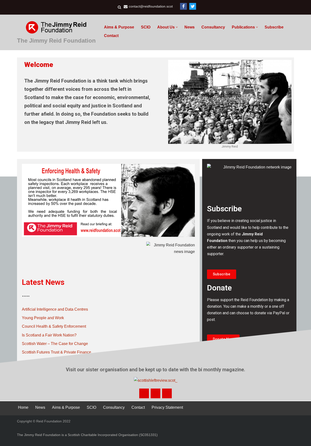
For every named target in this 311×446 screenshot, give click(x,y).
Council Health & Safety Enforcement (54, 326)
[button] (177, 27)
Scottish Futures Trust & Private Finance (56, 352)
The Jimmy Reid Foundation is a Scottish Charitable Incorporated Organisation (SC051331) (87, 435)
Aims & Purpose (119, 27)
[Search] (119, 7)
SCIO (145, 27)
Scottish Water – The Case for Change (55, 344)
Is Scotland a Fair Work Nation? (49, 335)
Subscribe (274, 27)
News (189, 27)
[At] (167, 393)
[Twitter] (192, 6)
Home (23, 407)
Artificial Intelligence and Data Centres (55, 309)
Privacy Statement (167, 407)
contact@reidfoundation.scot (151, 6)
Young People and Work (43, 318)
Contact (111, 36)
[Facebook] (183, 6)
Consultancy (213, 27)
